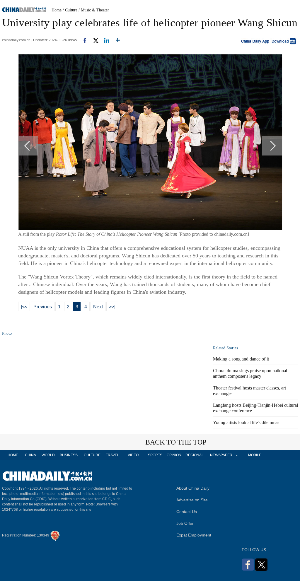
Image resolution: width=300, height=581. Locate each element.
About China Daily (192, 488)
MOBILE (254, 455)
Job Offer (185, 523)
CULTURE (92, 455)
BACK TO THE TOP (175, 442)
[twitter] (93, 40)
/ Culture (70, 10)
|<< (24, 306)
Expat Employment (193, 535)
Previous (42, 306)
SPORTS (155, 455)
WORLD (48, 455)
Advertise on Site (192, 500)
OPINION (174, 455)
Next (98, 306)
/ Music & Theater (94, 10)
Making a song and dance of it (241, 358)
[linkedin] (104, 40)
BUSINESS (69, 455)
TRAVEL (112, 455)
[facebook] (82, 40)
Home (57, 10)
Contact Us (186, 511)
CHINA (30, 455)
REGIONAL (194, 455)
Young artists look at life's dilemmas (246, 422)
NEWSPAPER (221, 455)
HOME (13, 455)
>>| (112, 306)
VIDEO (133, 455)
